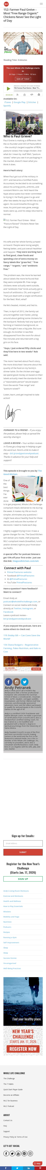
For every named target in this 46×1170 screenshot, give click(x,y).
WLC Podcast (8, 1106)
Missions (7, 911)
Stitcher (32, 102)
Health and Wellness (12, 901)
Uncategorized (9, 963)
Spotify (7, 105)
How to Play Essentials (13, 906)
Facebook (8, 611)
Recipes (6, 932)
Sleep (5, 948)
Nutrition (7, 922)
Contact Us (7, 1120)
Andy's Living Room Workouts (16, 891)
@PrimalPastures (25, 575)
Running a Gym (10, 937)
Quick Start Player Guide (13, 1089)
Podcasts (7, 927)
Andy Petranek (18, 687)
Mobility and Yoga (11, 917)
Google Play (20, 102)
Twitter (17, 608)
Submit (23, 852)
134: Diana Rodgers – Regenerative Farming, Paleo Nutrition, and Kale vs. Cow (22, 648)
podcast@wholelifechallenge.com (20, 601)
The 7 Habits (8, 1084)
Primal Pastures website (19, 572)
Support (6, 1131)
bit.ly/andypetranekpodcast (24, 453)
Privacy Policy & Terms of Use (15, 1137)
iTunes (7, 102)
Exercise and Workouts (13, 896)
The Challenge (9, 1078)
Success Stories (9, 958)
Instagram (27, 608)
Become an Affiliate (11, 1095)
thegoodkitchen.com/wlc (26, 561)
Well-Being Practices (12, 968)
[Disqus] (23, 799)
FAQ (5, 1126)
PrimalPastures (24, 582)
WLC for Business (10, 1100)
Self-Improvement (11, 942)
